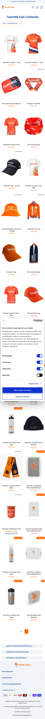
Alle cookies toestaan (22, 390)
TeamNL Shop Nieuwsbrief (11, 684)
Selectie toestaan (22, 397)
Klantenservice (7, 672)
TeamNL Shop (7, 678)
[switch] (40, 362)
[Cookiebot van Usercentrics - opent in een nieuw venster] (33, 320)
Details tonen (34, 384)
